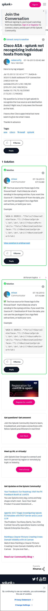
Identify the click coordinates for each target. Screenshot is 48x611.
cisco (12, 132)
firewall (21, 132)
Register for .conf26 (24, 402)
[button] (43, 40)
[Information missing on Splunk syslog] (45, 277)
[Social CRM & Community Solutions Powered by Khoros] (39, 568)
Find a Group (24, 469)
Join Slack (24, 436)
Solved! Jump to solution (17, 39)
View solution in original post (17, 243)
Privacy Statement (23, 600)
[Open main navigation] (44, 4)
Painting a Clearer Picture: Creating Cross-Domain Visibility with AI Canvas (23, 538)
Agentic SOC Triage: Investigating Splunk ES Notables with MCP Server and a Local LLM (23, 516)
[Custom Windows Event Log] (40, 277)
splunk (30, 132)
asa (5, 132)
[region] (24, 597)
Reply (11, 150)
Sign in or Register (30, 25)
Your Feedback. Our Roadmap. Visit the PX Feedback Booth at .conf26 (23, 493)
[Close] (44, 587)
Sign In (35, 4)
